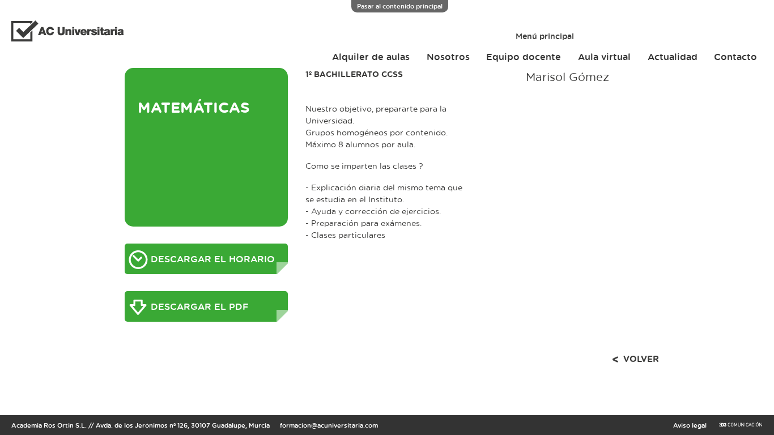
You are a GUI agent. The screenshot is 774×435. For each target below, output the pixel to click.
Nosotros (448, 56)
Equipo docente (523, 56)
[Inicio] (63, 32)
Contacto (735, 56)
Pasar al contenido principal (400, 6)
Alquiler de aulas (371, 56)
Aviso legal (690, 425)
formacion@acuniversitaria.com (329, 425)
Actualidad (673, 56)
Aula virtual (604, 56)
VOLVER (641, 359)
